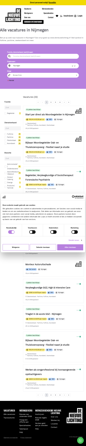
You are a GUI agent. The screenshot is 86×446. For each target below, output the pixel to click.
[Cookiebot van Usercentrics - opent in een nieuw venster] (73, 197)
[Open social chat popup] (80, 440)
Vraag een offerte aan (24, 421)
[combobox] (44, 66)
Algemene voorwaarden (11, 438)
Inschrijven (68, 16)
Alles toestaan (70, 247)
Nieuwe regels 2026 (41, 419)
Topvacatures (9, 418)
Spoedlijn (52, 2)
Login (79, 16)
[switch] (32, 232)
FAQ (37, 429)
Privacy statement (25, 438)
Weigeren (15, 247)
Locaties (54, 424)
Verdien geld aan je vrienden (41, 424)
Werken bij (55, 420)
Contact (54, 427)
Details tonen (74, 240)
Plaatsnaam (11, 62)
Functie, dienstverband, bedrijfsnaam (20, 52)
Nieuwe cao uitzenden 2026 (25, 415)
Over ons (54, 417)
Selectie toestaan (43, 247)
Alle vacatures (9, 414)
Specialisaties (25, 425)
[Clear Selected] (72, 66)
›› (68, 102)
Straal (9, 71)
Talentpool (23, 429)
